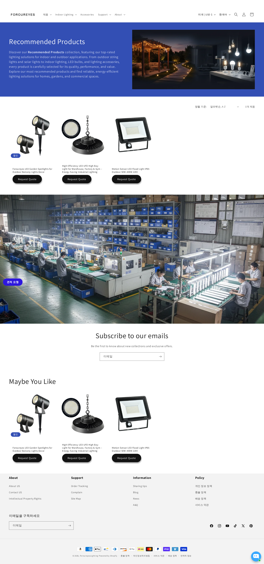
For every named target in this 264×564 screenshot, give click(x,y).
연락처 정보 (185, 556)
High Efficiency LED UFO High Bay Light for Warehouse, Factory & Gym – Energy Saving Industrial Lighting (82, 169)
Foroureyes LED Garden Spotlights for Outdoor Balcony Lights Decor (32, 170)
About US (14, 486)
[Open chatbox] (256, 556)
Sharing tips (140, 486)
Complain (76, 492)
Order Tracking (79, 486)
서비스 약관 (202, 504)
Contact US (15, 492)
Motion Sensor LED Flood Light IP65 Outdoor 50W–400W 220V (130, 170)
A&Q (135, 504)
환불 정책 (200, 492)
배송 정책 (200, 498)
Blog (135, 492)
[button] (47, 14)
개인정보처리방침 (141, 556)
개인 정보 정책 (203, 486)
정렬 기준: (201, 106)
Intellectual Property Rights (25, 498)
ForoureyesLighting (89, 556)
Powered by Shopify (108, 556)
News (136, 498)
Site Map (76, 498)
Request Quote (27, 179)
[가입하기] (160, 356)
